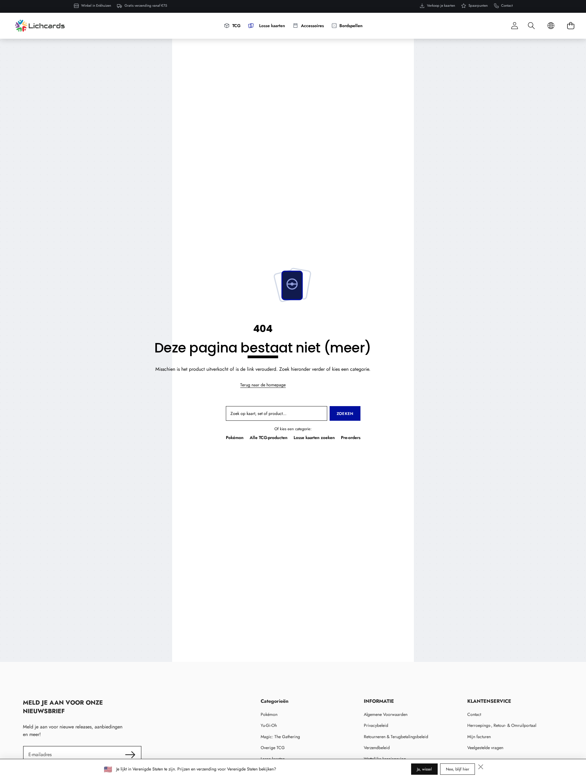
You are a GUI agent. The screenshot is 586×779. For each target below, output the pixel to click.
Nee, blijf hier (457, 769)
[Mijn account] (514, 26)
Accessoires (312, 25)
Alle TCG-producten (269, 437)
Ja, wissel (424, 769)
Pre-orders (350, 437)
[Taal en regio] (551, 26)
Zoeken (345, 413)
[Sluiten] (480, 766)
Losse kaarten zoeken (314, 437)
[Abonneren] (130, 754)
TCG (236, 25)
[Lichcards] (39, 25)
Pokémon (235, 437)
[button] (531, 26)
